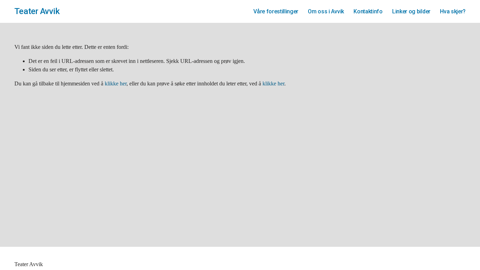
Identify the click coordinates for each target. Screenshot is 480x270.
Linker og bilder (411, 11)
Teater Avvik (36, 11)
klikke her (116, 83)
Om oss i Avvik (326, 11)
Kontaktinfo (367, 11)
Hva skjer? (453, 11)
